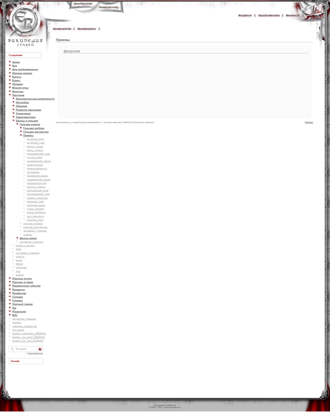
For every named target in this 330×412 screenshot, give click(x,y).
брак (18, 249)
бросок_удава (35, 146)
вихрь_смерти (35, 150)
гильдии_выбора (32, 223)
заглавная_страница (35, 230)
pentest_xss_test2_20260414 (28, 337)
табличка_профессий (24, 326)
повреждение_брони (38, 179)
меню (19, 260)
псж (18, 271)
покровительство (37, 183)
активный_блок (35, 139)
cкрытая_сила (35, 220)
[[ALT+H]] (25, 26)
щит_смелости (35, 216)
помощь (16, 322)
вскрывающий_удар (38, 153)
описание (21, 267)
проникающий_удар (38, 194)
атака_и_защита (25, 245)
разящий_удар (35, 201)
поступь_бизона (36, 186)
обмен (19, 263)
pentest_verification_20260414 (29, 333)
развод (20, 275)
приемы (27, 234)
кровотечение (35, 165)
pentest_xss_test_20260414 (27, 340)
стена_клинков (35, 208)
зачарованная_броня (39, 161)
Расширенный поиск (35, 353)
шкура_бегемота (36, 212)
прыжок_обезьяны (37, 198)
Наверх (309, 122)
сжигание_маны (36, 205)
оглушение (33, 172)
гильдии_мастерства (35, 227)
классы (20, 256)
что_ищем (18, 330)
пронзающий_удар (37, 190)
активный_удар (35, 142)
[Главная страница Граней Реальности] (83, 7)
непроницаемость (37, 168)
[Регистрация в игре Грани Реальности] (108, 10)
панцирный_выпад (37, 175)
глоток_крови (34, 157)
